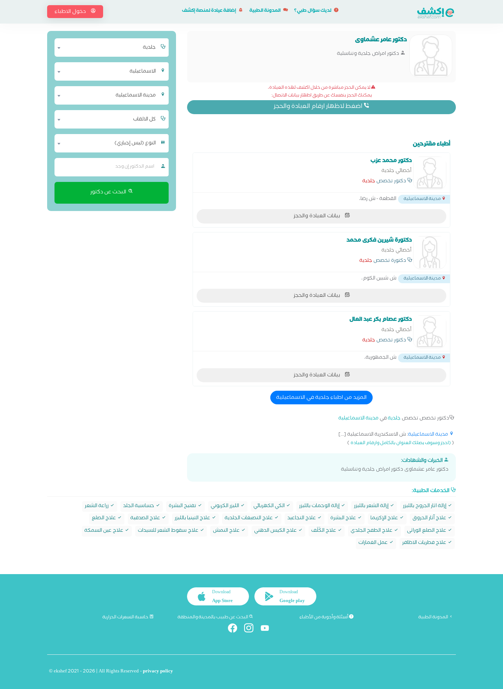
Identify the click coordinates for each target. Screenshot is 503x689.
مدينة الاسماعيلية (358, 419)
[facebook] (235, 629)
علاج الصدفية (145, 518)
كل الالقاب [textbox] (144, 119)
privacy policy (158, 672)
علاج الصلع (104, 518)
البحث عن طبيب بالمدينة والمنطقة (213, 617)
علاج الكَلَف (324, 531)
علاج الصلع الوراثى (427, 531)
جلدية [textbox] (149, 47)
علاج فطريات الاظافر (424, 543)
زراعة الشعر (97, 506)
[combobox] (106, 47)
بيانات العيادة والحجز (317, 216)
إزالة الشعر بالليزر (372, 506)
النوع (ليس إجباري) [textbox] (135, 143)
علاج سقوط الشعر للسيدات (169, 531)
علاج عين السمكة (104, 531)
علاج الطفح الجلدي (372, 531)
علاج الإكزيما (384, 518)
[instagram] (251, 629)
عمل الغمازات (373, 543)
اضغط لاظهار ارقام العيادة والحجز (318, 107)
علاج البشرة (343, 518)
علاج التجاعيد (302, 518)
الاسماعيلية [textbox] (143, 71)
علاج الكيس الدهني (276, 531)
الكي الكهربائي (269, 506)
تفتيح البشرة (183, 506)
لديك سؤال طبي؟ (313, 11)
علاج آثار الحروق (429, 518)
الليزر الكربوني (225, 506)
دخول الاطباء (70, 12)
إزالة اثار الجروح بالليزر (425, 506)
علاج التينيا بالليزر (193, 518)
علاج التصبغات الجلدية (249, 518)
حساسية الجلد (139, 506)
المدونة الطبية (265, 11)
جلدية (368, 182)
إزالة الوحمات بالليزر (320, 506)
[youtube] (267, 629)
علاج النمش (227, 531)
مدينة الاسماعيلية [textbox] (136, 95)
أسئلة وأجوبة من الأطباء (324, 617)
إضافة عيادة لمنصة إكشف (209, 11)
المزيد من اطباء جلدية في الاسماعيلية (321, 398)
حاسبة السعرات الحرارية (125, 617)
